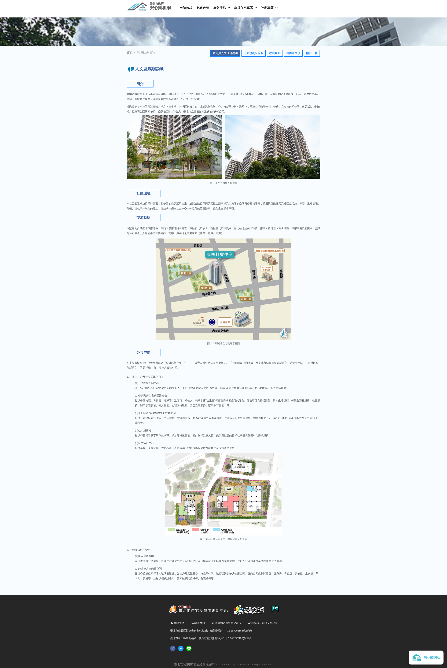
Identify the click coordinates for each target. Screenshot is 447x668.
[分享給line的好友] (189, 648)
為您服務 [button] (220, 8)
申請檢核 (186, 8)
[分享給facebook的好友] (172, 648)
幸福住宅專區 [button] (244, 8)
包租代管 (203, 8)
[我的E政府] (274, 610)
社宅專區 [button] (267, 8)
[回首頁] (137, 6)
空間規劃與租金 (253, 53)
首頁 (130, 52)
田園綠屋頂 (293, 53)
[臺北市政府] (250, 610)
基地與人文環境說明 (225, 53)
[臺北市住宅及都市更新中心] (200, 610)
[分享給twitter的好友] (181, 648)
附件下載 (311, 53)
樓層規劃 (274, 53)
